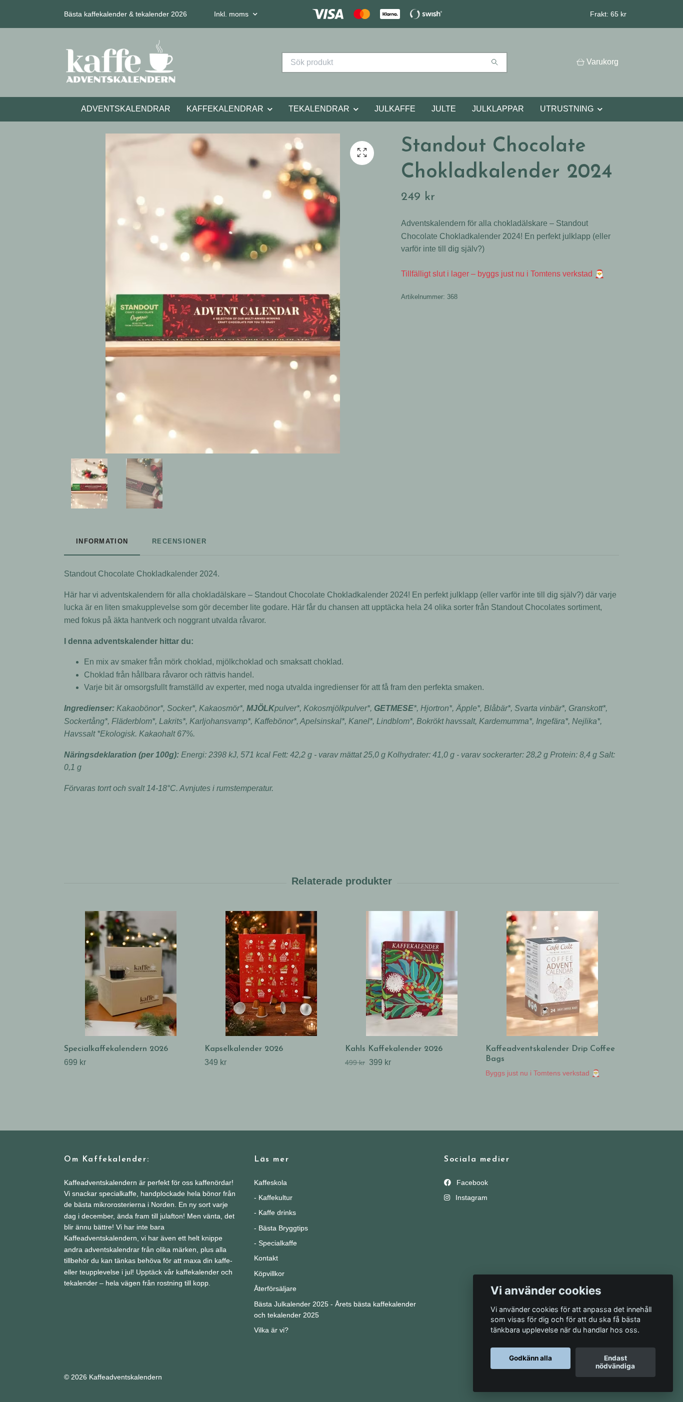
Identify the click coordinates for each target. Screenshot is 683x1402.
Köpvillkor (269, 1274)
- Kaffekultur (273, 1198)
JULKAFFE (395, 108)
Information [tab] (102, 541)
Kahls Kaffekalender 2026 (393, 1049)
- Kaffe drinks (275, 1212)
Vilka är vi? (271, 1330)
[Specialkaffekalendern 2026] (130, 973)
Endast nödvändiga (615, 1362)
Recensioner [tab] (179, 541)
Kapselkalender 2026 (243, 1049)
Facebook (471, 1182)
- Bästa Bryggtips (281, 1228)
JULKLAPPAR (498, 108)
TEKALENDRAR (319, 108)
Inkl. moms (232, 14)
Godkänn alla (530, 1358)
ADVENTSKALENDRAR (125, 108)
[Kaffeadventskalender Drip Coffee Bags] (552, 973)
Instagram (471, 1198)
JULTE (444, 108)
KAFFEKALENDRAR (225, 108)
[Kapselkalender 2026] (271, 973)
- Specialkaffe (275, 1243)
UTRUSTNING (567, 108)
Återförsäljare (275, 1288)
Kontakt (266, 1258)
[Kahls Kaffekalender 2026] (411, 973)
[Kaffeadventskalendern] (203, 62)
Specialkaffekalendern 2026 (116, 1049)
